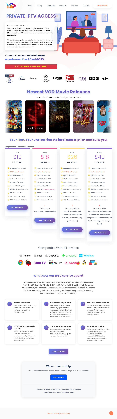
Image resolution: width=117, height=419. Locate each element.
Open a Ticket (58, 377)
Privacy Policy (65, 413)
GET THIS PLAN (17, 207)
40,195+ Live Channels (17, 172)
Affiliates (74, 5)
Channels (51, 5)
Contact (86, 5)
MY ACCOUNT (102, 6)
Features (63, 5)
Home (30, 5)
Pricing (39, 5)
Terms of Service (53, 413)
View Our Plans (58, 351)
